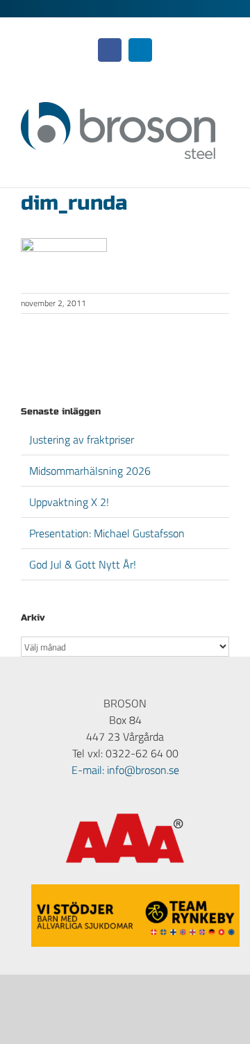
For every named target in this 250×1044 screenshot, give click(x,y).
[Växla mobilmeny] (223, 166)
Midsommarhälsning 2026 (90, 470)
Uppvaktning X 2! (69, 502)
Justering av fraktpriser (81, 439)
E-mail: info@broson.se (125, 769)
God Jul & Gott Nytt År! (82, 564)
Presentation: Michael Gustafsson (107, 533)
